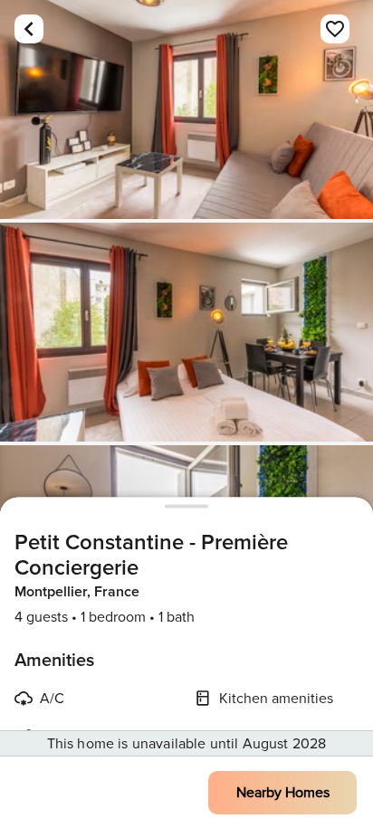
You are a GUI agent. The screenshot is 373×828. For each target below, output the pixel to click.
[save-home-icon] (334, 28)
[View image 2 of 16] (186, 332)
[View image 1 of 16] (186, 109)
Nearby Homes (283, 793)
